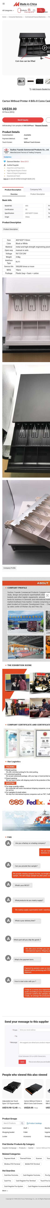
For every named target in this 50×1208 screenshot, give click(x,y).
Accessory (27, 1136)
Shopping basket (8, 1132)
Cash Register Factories (31, 1175)
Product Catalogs (35, 1123)
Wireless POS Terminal (12, 1164)
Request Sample (41, 125)
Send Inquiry (23, 120)
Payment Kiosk (9, 1158)
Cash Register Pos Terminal (26, 1181)
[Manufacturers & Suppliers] (25, 4)
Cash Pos (7, 1181)
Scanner (39, 1158)
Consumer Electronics (15, 17)
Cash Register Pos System (13, 1186)
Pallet (25, 1132)
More (4, 1190)
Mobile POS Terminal (32, 1164)
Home (4, 17)
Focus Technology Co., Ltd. (29, 1199)
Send (22, 1062)
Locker (4, 1136)
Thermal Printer (25, 1158)
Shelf (25, 1128)
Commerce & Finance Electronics (35, 17)
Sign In (5, 179)
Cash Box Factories (11, 1175)
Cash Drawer (7, 1128)
